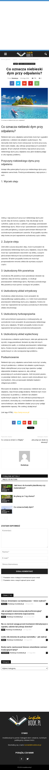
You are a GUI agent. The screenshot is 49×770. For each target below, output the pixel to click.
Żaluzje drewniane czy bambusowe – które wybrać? (23, 601)
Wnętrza (4, 604)
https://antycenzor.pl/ (21, 412)
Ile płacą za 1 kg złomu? (24, 496)
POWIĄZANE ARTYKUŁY (11, 476)
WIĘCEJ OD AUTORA (10, 479)
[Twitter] (27, 759)
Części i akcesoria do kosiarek (27, 64)
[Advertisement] (24, 25)
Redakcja (15, 78)
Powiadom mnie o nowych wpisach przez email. (19, 580)
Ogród (15, 64)
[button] (46, 54)
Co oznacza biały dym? (24, 507)
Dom (3, 629)
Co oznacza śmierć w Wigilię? (12, 440)
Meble (3, 617)
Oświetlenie (5, 653)
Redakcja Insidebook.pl (16, 604)
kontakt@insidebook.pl (32, 745)
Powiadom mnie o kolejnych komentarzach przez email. (21, 577)
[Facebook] (21, 759)
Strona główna (5, 59)
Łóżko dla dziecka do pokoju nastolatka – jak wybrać (24, 637)
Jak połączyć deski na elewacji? (39, 441)
